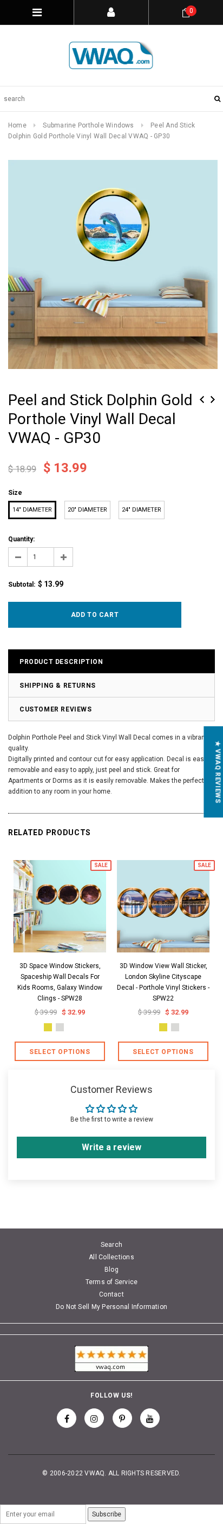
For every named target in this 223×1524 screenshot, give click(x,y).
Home (17, 125)
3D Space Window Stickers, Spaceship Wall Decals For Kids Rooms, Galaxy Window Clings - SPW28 (59, 982)
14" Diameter (32, 509)
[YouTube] (150, 1418)
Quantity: (21, 539)
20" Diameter (87, 509)
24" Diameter (141, 509)
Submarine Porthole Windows (88, 125)
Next (213, 399)
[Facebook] (66, 1418)
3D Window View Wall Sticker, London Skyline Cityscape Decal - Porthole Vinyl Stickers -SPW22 (163, 982)
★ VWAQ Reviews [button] (217, 772)
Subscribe (106, 1514)
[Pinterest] (122, 1418)
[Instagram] (94, 1418)
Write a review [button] (111, 1147)
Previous (202, 399)
